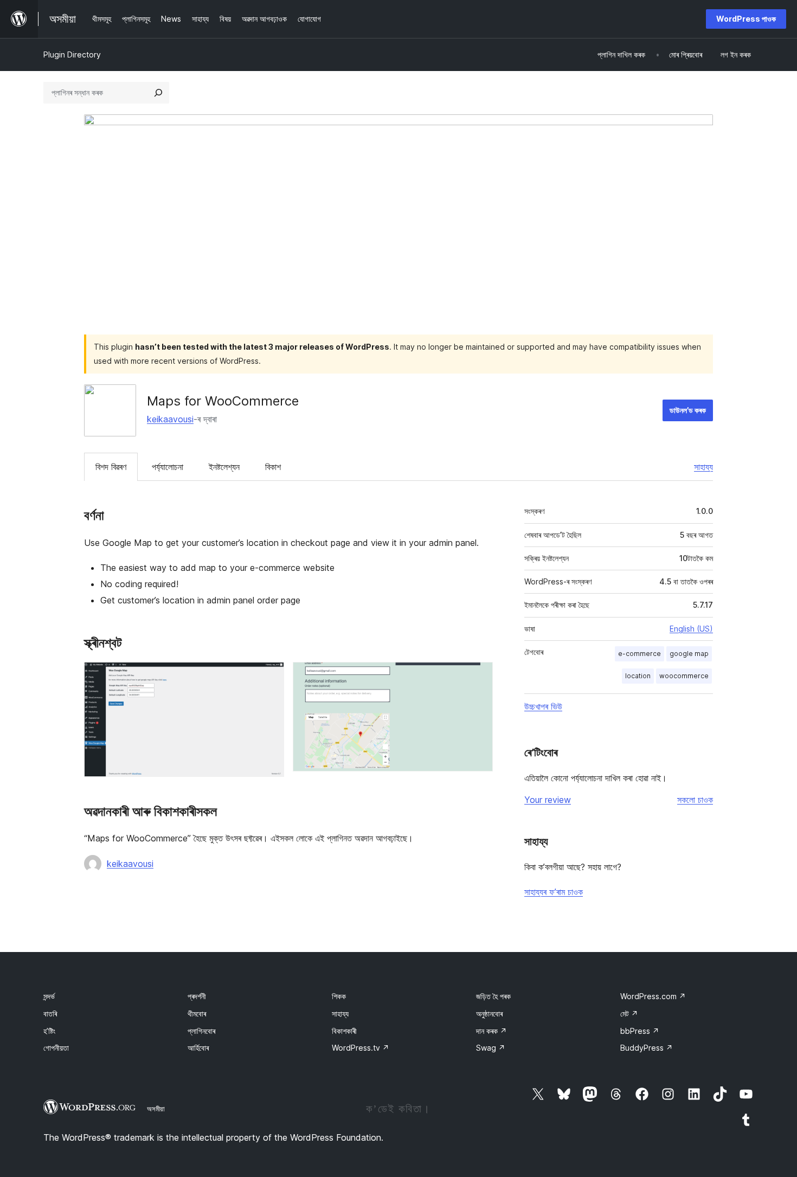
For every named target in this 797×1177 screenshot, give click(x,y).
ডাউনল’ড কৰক (688, 410)
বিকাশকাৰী (344, 1030)
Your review (547, 799)
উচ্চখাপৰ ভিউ (543, 706)
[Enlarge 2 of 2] (478, 676)
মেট (629, 1013)
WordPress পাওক (746, 18)
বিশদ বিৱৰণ (110, 466)
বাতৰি (50, 1013)
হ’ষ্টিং (49, 1030)
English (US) (691, 628)
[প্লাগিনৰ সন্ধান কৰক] (158, 93)
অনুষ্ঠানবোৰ (489, 1013)
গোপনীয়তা (56, 1047)
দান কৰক (491, 1030)
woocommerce (684, 676)
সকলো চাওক (695, 799)
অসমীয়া (156, 1108)
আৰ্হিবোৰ (198, 1047)
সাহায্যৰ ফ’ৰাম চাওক (553, 891)
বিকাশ (273, 466)
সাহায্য (703, 466)
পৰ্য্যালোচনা (167, 466)
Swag (490, 1047)
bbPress (639, 1030)
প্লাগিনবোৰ (201, 1030)
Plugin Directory (72, 54)
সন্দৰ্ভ (49, 996)
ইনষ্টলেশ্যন (224, 466)
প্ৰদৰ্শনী (197, 996)
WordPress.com (653, 996)
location (638, 676)
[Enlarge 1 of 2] (269, 676)
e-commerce (639, 653)
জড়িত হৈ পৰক (493, 996)
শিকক (339, 996)
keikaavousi (170, 419)
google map (689, 653)
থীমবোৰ (197, 1013)
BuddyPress (646, 1047)
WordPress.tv (360, 1047)
